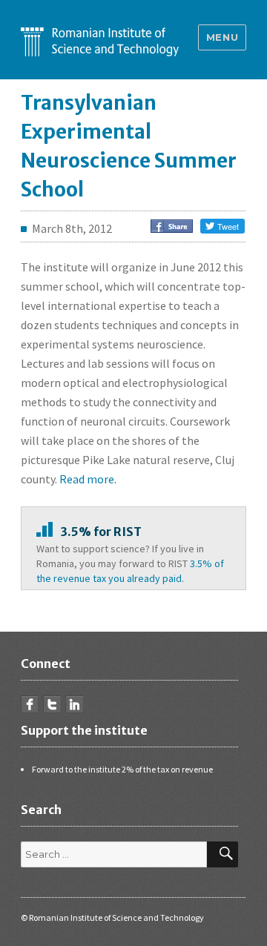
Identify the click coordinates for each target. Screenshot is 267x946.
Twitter (52, 704)
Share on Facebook (172, 226)
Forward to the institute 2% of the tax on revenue (122, 769)
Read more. (87, 479)
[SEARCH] (222, 854)
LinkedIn (74, 704)
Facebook (30, 704)
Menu (222, 37)
